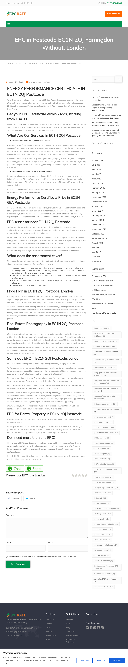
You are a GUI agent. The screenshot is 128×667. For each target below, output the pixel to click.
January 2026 (98, 192)
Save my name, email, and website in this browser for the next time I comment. (42, 556)
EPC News (97, 299)
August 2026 (98, 160)
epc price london (101, 503)
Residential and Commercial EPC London (106, 567)
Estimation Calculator (70, 640)
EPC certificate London (104, 427)
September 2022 (99, 238)
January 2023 (98, 220)
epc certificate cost (103, 422)
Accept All (117, 660)
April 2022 (96, 261)
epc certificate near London (106, 433)
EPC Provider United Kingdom (106, 508)
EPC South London (102, 529)
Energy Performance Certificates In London (106, 397)
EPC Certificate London (102, 280)
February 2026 (98, 188)
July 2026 (96, 165)
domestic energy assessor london (106, 360)
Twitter (31, 499)
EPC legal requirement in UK (106, 487)
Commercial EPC (99, 276)
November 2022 (99, 229)
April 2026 (96, 178)
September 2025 (99, 201)
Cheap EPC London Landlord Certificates (104, 334)
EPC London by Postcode (40, 82)
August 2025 (98, 206)
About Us (50, 619)
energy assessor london (104, 367)
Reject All (101, 660)
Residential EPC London (104, 574)
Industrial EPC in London (102, 303)
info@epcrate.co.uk (18, 631)
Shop (68, 623)
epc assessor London (103, 417)
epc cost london (101, 448)
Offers (49, 627)
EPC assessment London (105, 404)
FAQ (48, 639)
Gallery (49, 623)
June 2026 (96, 169)
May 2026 (96, 174)
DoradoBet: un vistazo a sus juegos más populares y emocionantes (104, 107)
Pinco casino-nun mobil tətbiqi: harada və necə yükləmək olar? (105, 124)
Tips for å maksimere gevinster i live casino (106, 98)
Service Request (73, 635)
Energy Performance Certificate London (106, 389)
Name (8, 542)
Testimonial (51, 635)
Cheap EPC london (102, 328)
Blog (68, 627)
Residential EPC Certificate (104, 313)
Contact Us (71, 631)
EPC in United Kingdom (104, 482)
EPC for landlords (102, 459)
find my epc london (102, 550)
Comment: (10, 515)
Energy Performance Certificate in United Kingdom (106, 381)
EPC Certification (101, 438)
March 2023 (97, 211)
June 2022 (96, 252)
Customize (84, 660)
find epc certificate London (105, 545)
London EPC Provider (103, 561)
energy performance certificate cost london (105, 373)
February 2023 (98, 215)
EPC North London (102, 493)
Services (69, 619)
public (94, 308)
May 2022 (96, 256)
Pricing (49, 631)
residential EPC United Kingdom (106, 580)
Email (50, 542)
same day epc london (103, 587)
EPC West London (102, 540)
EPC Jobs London (99, 290)
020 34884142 (16, 635)
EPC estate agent (102, 453)
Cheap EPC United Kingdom (105, 341)
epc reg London (101, 519)
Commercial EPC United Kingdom (106, 353)
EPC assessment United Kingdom (106, 410)
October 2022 (98, 234)
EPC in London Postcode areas (105, 470)
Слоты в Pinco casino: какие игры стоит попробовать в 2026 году (106, 116)
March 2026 (97, 183)
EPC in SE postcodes (103, 477)
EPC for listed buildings (104, 464)
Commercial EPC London (104, 346)
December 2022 (99, 224)
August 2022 (98, 243)
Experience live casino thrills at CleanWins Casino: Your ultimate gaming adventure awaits (106, 133)
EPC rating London (102, 514)
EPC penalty (100, 498)
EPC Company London (103, 443)
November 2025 (99, 197)
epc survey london (102, 534)
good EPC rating (101, 555)
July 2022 (96, 247)
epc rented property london (106, 524)
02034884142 (114, 3)
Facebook (15, 499)
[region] (64, 658)
